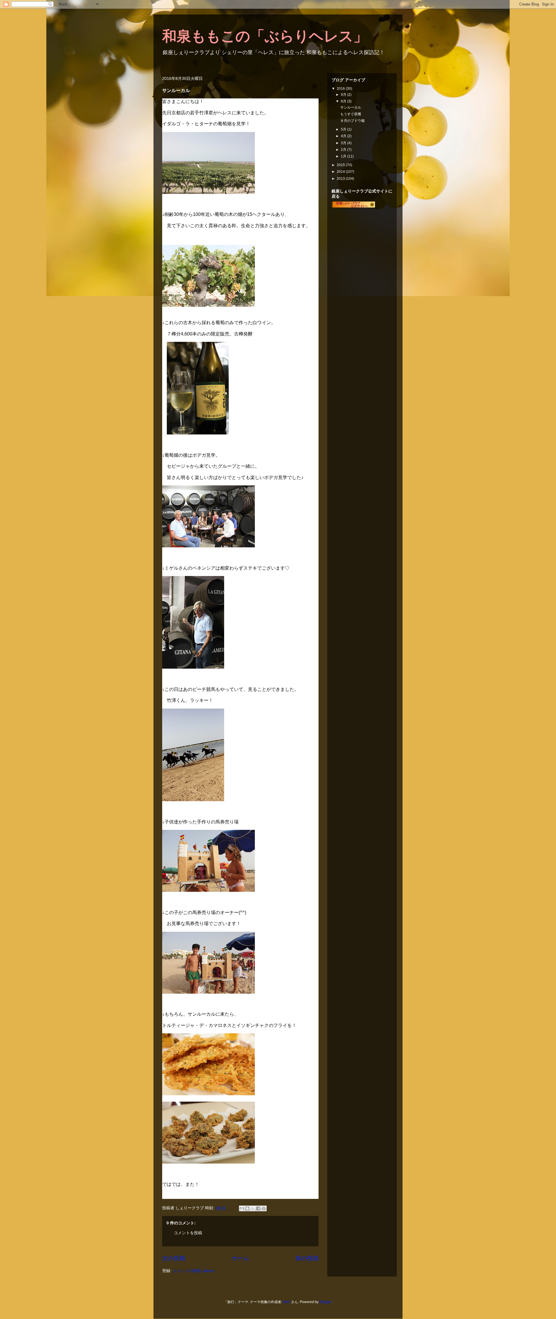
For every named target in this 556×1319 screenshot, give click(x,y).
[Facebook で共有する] (258, 1208)
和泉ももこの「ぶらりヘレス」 (265, 36)
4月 (344, 136)
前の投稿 (307, 1258)
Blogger (325, 1302)
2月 (344, 150)
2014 (341, 172)
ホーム (240, 1258)
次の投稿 (173, 1258)
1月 (344, 156)
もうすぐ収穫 (350, 114)
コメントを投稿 (188, 1232)
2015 (341, 165)
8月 (344, 101)
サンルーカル (350, 107)
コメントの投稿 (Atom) (194, 1270)
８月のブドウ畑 (352, 121)
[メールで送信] (242, 1208)
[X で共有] (253, 1208)
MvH (286, 1302)
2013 (341, 179)
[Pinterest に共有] (264, 1208)
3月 (344, 143)
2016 (341, 89)
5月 (344, 129)
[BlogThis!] (247, 1208)
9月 (344, 95)
